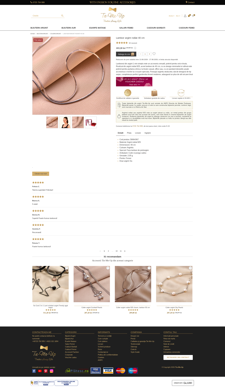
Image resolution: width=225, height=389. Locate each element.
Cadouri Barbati (156, 28)
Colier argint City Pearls (174, 307)
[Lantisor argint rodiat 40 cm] (52, 122)
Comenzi (166, 341)
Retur (100, 349)
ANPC (100, 360)
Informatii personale (170, 336)
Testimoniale (135, 344)
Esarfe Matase (97, 28)
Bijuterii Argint (39, 28)
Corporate (69, 355)
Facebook (34, 371)
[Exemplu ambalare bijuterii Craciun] (91, 122)
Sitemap (134, 347)
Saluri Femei (126, 28)
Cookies (101, 357)
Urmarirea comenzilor (171, 352)
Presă (133, 339)
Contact (191, 2)
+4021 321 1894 (52, 341)
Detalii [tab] (120, 133)
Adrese (166, 347)
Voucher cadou (71, 357)
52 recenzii (133, 43)
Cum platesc (103, 341)
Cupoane (166, 349)
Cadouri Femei (187, 28)
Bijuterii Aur (69, 28)
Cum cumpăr (103, 339)
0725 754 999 (39, 2)
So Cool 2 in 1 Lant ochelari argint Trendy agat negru (50, 306)
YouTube (40, 371)
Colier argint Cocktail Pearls (92, 307)
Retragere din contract (178, 357)
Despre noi (135, 336)
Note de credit (168, 344)
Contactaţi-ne (103, 352)
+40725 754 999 (38, 341)
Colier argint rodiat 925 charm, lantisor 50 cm (133, 307)
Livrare (138, 133)
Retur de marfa (169, 339)
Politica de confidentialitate (108, 355)
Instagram (51, 371)
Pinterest (45, 371)
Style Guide (135, 352)
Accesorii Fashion (72, 352)
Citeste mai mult (41, 174)
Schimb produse (104, 347)
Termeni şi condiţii (104, 336)
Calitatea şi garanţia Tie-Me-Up (142, 341)
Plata (129, 133)
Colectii (133, 349)
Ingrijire (148, 133)
